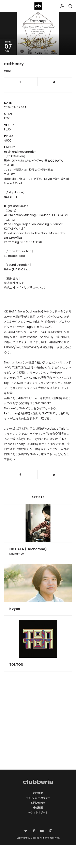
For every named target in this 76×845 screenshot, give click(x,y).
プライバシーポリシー (38, 797)
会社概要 (38, 807)
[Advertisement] (38, 728)
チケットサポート (38, 812)
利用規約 (38, 793)
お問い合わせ (38, 802)
